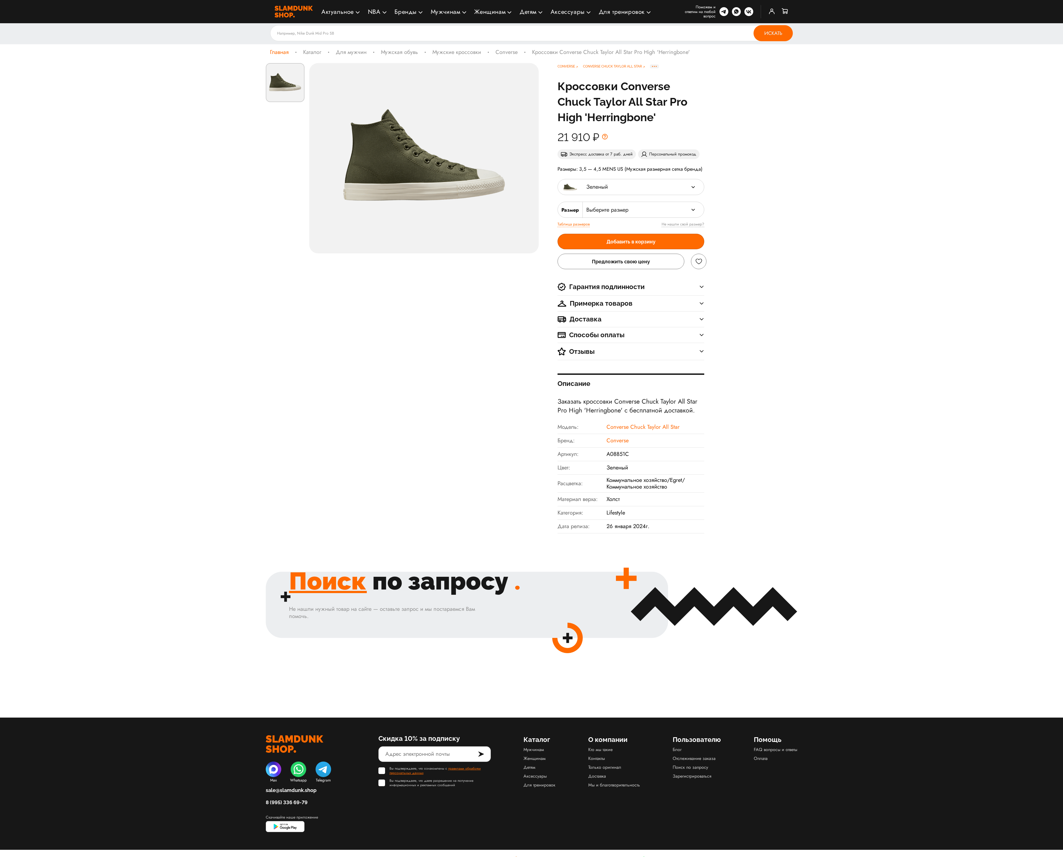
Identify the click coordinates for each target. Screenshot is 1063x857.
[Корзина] (785, 11)
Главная (279, 52)
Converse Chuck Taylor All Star (643, 427)
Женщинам (489, 11)
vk (748, 11)
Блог (677, 749)
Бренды (405, 11)
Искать (773, 33)
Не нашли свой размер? (683, 224)
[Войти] (771, 11)
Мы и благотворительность (614, 785)
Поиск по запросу (690, 767)
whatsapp (736, 11)
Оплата (761, 758)
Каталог (312, 52)
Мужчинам (445, 11)
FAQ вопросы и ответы (775, 749)
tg (723, 11)
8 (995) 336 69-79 (287, 802)
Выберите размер (607, 210)
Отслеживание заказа (694, 758)
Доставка (597, 776)
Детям (528, 11)
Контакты (596, 758)
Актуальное (337, 11)
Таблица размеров (574, 224)
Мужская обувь (399, 52)
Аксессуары (568, 11)
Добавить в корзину (631, 242)
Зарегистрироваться (692, 776)
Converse (507, 52)
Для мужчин (351, 52)
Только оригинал (604, 767)
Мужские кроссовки (456, 52)
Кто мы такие (600, 749)
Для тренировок (622, 11)
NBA (374, 11)
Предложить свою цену (621, 261)
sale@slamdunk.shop (291, 790)
